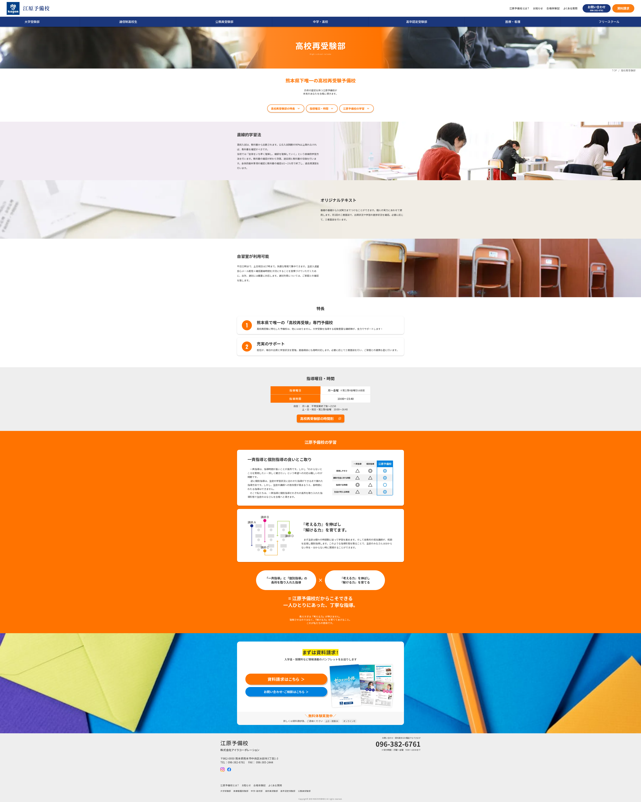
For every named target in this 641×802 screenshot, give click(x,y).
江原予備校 (36, 8)
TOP (614, 70)
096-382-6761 (236, 762)
